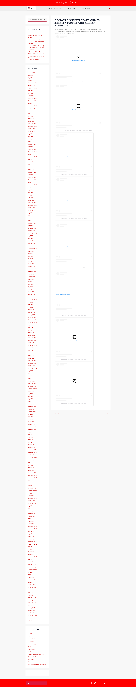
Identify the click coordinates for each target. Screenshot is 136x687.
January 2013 (31, 381)
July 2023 (30, 134)
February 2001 (31, 579)
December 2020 (32, 202)
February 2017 (31, 294)
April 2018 (30, 261)
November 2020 (32, 205)
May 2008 (30, 480)
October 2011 (31, 409)
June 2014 (30, 348)
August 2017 (31, 279)
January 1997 (31, 610)
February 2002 (32, 564)
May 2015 (30, 327)
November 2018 (32, 246)
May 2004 (30, 534)
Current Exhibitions (33, 639)
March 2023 (31, 141)
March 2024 (31, 118)
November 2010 (32, 429)
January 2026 (31, 80)
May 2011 (30, 419)
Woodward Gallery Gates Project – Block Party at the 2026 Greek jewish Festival (37, 47)
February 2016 (31, 312)
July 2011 (30, 414)
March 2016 (31, 309)
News (67, 8)
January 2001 (31, 582)
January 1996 (31, 618)
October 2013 (31, 365)
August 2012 (31, 391)
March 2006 (31, 511)
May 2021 (30, 195)
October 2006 (31, 501)
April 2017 (30, 289)
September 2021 (32, 185)
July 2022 (30, 159)
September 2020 (32, 210)
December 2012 (32, 383)
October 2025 (31, 85)
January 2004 (31, 539)
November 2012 (32, 386)
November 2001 (32, 567)
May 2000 (30, 592)
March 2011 (31, 422)
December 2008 (32, 472)
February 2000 (32, 597)
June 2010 (30, 437)
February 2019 (31, 243)
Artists (48, 8)
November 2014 (32, 340)
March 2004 (31, 536)
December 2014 (32, 337)
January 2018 (31, 266)
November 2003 (32, 541)
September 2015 (32, 322)
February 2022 (32, 172)
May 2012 (30, 399)
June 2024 (31, 111)
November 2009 (32, 452)
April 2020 (30, 218)
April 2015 (30, 330)
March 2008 (31, 483)
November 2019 (32, 228)
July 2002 (30, 559)
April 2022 (30, 167)
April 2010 (30, 442)
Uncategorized (32, 656)
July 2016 (30, 302)
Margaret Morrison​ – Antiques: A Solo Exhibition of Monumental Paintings (36, 41)
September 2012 (32, 388)
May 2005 (30, 518)
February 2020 (32, 223)
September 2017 (32, 276)
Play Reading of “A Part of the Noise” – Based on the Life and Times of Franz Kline (36, 57)
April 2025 (30, 93)
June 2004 (31, 531)
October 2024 (31, 103)
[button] (51, 8)
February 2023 (32, 144)
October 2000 (31, 585)
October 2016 (31, 297)
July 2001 (30, 572)
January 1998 (31, 608)
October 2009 (31, 455)
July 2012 (30, 393)
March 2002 (31, 562)
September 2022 (32, 157)
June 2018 (30, 256)
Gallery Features (32, 644)
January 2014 (31, 358)
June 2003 (31, 546)
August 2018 (31, 251)
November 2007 (32, 488)
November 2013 (32, 363)
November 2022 (32, 151)
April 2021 (30, 197)
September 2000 (32, 587)
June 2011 (30, 416)
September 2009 (32, 457)
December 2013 (32, 360)
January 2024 (31, 121)
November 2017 (32, 271)
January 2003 (31, 554)
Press (29, 651)
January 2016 (31, 315)
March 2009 (31, 467)
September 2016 (32, 299)
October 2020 (31, 207)
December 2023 (32, 123)
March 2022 (31, 169)
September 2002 (32, 557)
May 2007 (30, 493)
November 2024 (32, 100)
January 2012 (31, 404)
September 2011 (32, 411)
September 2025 (32, 88)
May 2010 (30, 439)
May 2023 (30, 139)
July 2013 (30, 371)
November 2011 (32, 406)
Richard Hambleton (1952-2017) (36, 654)
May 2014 (30, 350)
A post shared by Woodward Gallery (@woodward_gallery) (78, 81)
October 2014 (31, 343)
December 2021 (32, 177)
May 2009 (30, 462)
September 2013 (32, 368)
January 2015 (31, 335)
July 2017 (30, 281)
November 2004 (32, 526)
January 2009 (31, 470)
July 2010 (30, 434)
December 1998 (32, 602)
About (75, 8)
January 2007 (31, 495)
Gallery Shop (86, 8)
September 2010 (32, 432)
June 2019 (30, 238)
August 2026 (31, 72)
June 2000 (31, 590)
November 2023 (32, 126)
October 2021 (31, 182)
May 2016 (30, 307)
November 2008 (32, 475)
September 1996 (32, 615)
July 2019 (30, 236)
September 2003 (32, 544)
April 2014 (30, 353)
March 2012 (31, 401)
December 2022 (32, 149)
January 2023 (31, 146)
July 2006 (30, 506)
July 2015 (30, 325)
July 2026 (30, 75)
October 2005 (31, 516)
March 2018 (31, 264)
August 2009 (31, 460)
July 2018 (30, 253)
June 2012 (30, 396)
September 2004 (32, 529)
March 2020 (31, 220)
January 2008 (31, 485)
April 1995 (30, 620)
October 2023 (31, 129)
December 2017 (32, 269)
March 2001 (31, 577)
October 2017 (31, 274)
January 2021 (31, 200)
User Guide (31, 659)
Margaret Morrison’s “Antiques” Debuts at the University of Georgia (36, 35)
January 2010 (31, 447)
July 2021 (30, 190)
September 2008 (32, 478)
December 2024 (32, 98)
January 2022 (31, 174)
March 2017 (31, 292)
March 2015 (31, 332)
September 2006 (32, 503)
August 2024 (31, 108)
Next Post (107, 413)
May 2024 (30, 113)
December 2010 (32, 427)
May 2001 (30, 574)
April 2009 (30, 465)
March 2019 (31, 241)
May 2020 (30, 215)
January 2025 (31, 95)
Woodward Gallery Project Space (37, 664)
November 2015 (32, 320)
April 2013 (30, 376)
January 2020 (31, 225)
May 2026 (30, 78)
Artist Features (32, 634)
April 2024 (30, 116)
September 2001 (32, 569)
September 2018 (32, 248)
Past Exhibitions (32, 649)
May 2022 (30, 164)
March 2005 (31, 521)
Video (29, 662)
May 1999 (30, 600)
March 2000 (31, 595)
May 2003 (30, 549)
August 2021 (31, 187)
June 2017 (30, 284)
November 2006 (32, 498)
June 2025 (31, 90)
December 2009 (32, 450)
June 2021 (30, 192)
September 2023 (32, 131)
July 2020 (30, 213)
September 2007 (32, 490)
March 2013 (31, 378)
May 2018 (30, 258)
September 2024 (32, 106)
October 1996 (31, 613)
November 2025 (32, 83)
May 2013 (30, 373)
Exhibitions (58, 8)
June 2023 (31, 136)
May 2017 (30, 286)
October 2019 (31, 230)
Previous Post (55, 413)
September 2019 (32, 233)
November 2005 (32, 513)
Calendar (30, 636)
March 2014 (31, 355)
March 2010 (31, 444)
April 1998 (30, 605)
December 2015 (32, 317)
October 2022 (31, 154)
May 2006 (30, 508)
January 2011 (31, 424)
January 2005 (31, 523)
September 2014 (32, 345)
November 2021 (32, 179)
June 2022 (31, 162)
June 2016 (30, 304)
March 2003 (31, 551)
